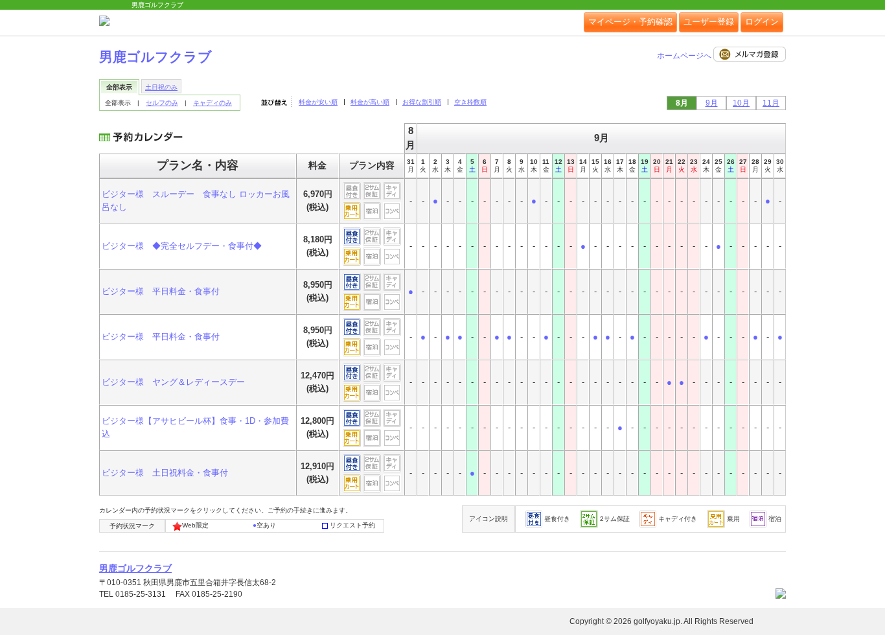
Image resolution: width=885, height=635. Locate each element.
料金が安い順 (318, 102)
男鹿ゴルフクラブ (155, 56)
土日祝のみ (161, 87)
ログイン (762, 22)
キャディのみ (212, 102)
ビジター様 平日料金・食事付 (161, 291)
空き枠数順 (470, 102)
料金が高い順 (370, 102)
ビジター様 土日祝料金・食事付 (165, 473)
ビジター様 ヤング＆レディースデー (173, 382)
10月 (741, 103)
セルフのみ (162, 102)
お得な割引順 (421, 102)
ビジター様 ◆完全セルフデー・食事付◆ (182, 246)
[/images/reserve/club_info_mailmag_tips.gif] (749, 55)
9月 (712, 103)
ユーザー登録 (709, 22)
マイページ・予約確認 (630, 22)
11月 (771, 103)
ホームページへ (685, 55)
